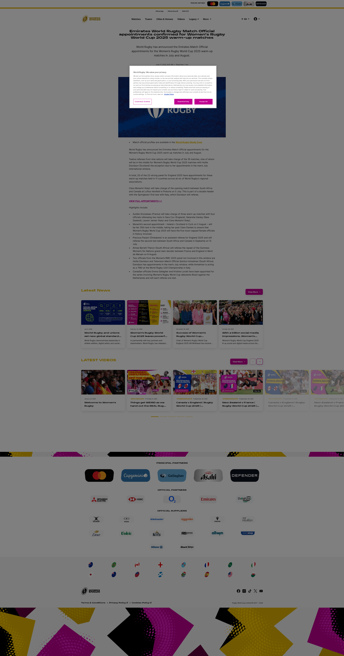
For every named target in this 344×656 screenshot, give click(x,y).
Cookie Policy (169, 94)
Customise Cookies (142, 102)
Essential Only (183, 102)
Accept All (203, 102)
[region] (173, 87)
